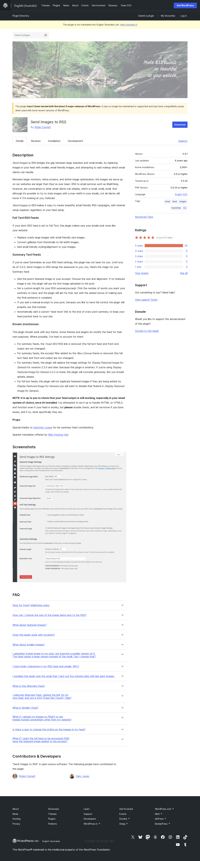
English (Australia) (51, 841)
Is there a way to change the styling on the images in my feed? (48, 729)
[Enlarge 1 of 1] (122, 456)
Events (122, 814)
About (15, 809)
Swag (123, 823)
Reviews (36, 140)
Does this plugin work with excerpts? (33, 634)
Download (179, 124)
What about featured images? (29, 625)
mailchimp (176, 208)
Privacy (16, 823)
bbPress (160, 818)
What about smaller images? (28, 644)
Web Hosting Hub (58, 434)
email (167, 201)
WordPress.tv (92, 823)
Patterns (52, 823)
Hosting (16, 818)
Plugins (51, 818)
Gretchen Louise (42, 427)
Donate (124, 818)
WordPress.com (164, 809)
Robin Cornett (43, 127)
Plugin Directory (20, 15)
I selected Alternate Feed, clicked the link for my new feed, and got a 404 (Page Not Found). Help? (41, 696)
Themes (52, 814)
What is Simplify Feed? (25, 707)
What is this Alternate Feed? (28, 686)
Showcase (53, 809)
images (182, 201)
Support (183, 140)
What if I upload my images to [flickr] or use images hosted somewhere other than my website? (42, 718)
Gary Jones (82, 776)
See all (184, 273)
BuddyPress (162, 823)
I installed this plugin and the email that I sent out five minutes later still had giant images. (63, 676)
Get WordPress (185, 5)
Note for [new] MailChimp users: (31, 605)
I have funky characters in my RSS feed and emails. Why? (45, 666)
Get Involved (126, 809)
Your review (141, 273)
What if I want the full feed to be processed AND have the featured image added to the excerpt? (40, 740)
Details (20, 140)
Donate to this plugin (147, 330)
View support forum (146, 299)
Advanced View (144, 216)
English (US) (181, 194)
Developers (90, 818)
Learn (87, 809)
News (15, 814)
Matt (158, 814)
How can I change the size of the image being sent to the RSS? (49, 615)
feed (174, 201)
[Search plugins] (45, 35)
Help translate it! (128, 24)
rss (184, 208)
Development (75, 140)
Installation (54, 140)
